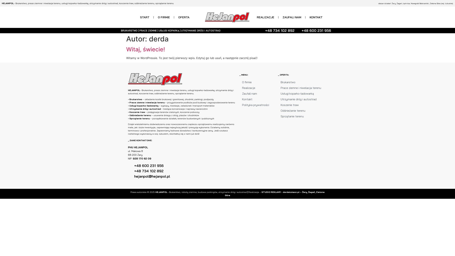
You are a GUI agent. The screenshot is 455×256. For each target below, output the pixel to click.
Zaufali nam (292, 17)
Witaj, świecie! (145, 49)
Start (144, 17)
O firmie (164, 17)
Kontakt (316, 17)
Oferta (183, 17)
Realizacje (265, 17)
